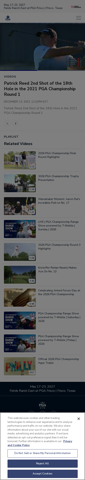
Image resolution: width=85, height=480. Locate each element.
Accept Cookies (42, 473)
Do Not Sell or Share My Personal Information (42, 453)
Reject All (42, 463)
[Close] (78, 418)
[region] (42, 446)
